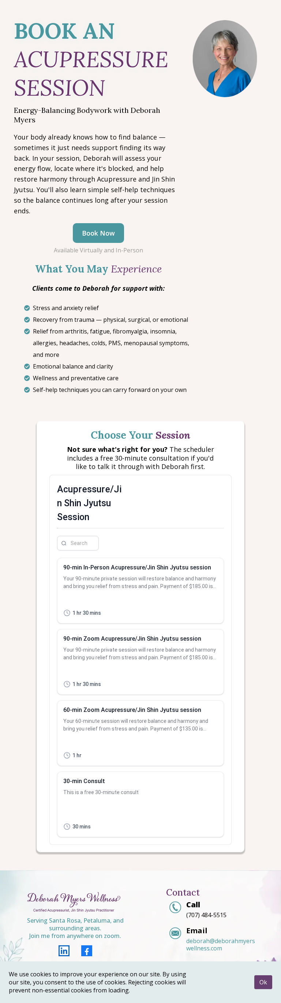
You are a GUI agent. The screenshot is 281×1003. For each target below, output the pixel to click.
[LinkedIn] (64, 950)
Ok (263, 982)
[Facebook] (86, 950)
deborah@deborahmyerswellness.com (220, 945)
